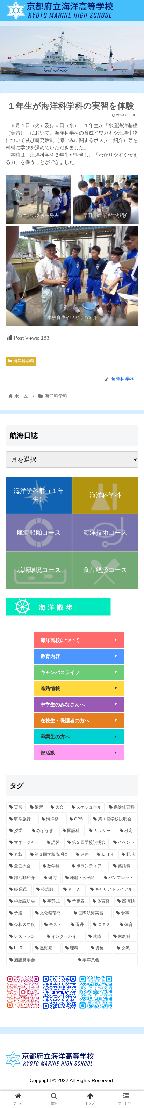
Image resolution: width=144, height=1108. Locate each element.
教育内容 (79, 656)
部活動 (79, 752)
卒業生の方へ (79, 736)
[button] (129, 768)
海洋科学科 (23, 361)
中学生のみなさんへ (79, 704)
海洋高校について (79, 640)
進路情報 (79, 688)
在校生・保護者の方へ (79, 720)
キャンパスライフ (79, 672)
